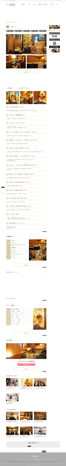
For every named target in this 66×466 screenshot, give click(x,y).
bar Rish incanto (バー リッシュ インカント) (13, 435)
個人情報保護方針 (21, 460)
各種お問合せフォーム (37, 460)
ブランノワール (41, 387)
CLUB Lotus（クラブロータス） (27, 387)
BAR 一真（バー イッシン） (26, 435)
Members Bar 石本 (40, 435)
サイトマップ (54, 0)
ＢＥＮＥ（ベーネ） (12, 387)
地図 (12, 245)
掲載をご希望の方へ (44, 460)
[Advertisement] (33, 13)
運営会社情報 (58, 0)
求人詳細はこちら (26, 364)
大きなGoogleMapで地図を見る (11, 298)
